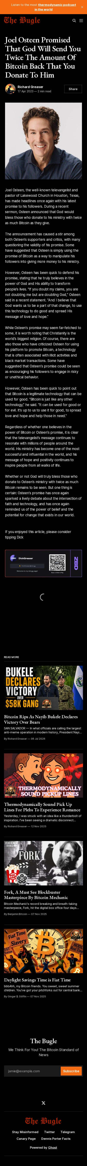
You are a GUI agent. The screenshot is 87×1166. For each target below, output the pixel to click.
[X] (43, 1103)
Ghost (52, 1147)
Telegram (67, 1132)
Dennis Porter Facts (55, 1139)
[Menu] (81, 20)
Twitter (49, 1132)
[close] (82, 7)
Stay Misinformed (25, 1132)
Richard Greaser (30, 87)
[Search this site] (74, 20)
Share (73, 89)
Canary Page (26, 1139)
